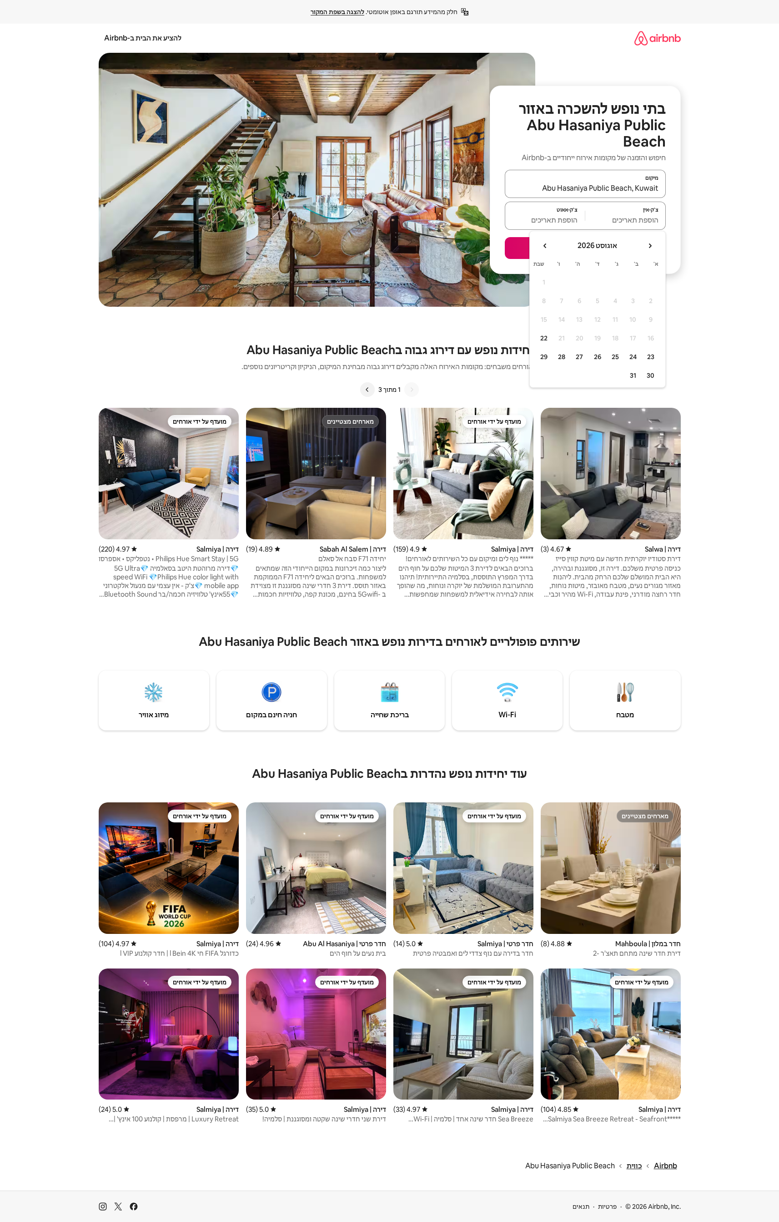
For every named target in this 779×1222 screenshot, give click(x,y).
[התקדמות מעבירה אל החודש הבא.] (545, 245)
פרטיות (607, 1206)
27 (579, 357)
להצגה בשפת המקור (337, 12)
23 (650, 357)
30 (650, 375)
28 (561, 357)
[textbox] (625, 219)
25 (615, 357)
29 (544, 357)
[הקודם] (411, 389)
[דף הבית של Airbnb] (657, 38)
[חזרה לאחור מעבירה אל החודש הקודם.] (650, 245)
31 (633, 375)
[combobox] (585, 188)
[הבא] (367, 389)
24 (633, 357)
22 (544, 338)
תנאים (581, 1206)
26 (597, 357)
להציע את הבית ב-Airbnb (142, 38)
